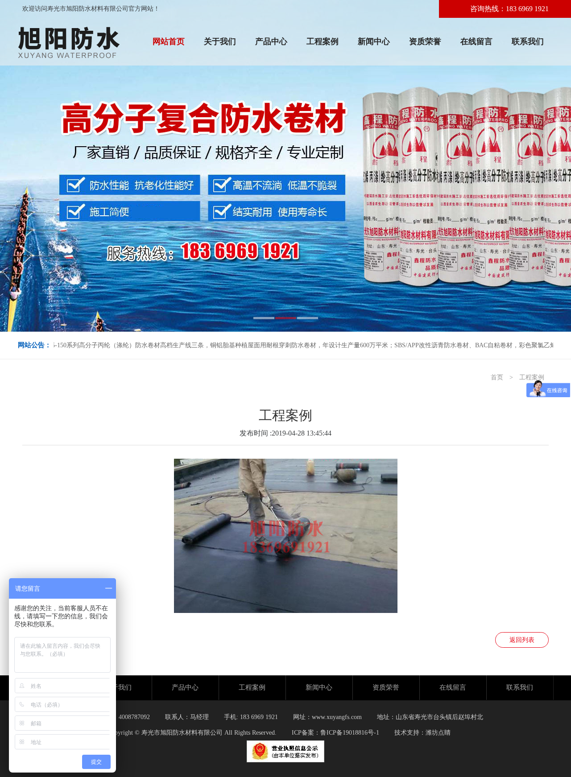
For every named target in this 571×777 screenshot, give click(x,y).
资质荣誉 (425, 41)
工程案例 (322, 41)
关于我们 (220, 41)
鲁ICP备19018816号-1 (349, 732)
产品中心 (271, 41)
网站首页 (169, 41)
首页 (497, 377)
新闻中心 (374, 41)
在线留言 (476, 41)
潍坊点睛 (438, 732)
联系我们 (528, 41)
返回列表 (521, 640)
